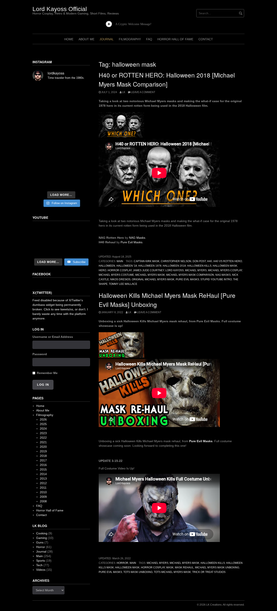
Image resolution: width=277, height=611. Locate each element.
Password (39, 354)
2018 (43, 456)
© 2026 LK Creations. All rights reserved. (221, 604)
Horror (122, 562)
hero (102, 270)
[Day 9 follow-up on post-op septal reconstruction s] (61, 135)
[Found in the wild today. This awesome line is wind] (41, 125)
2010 (43, 492)
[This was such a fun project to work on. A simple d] (81, 91)
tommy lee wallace (123, 283)
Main (120, 261)
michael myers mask (150, 274)
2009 (43, 496)
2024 (43, 428)
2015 (43, 469)
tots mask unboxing (138, 572)
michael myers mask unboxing (217, 567)
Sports (40, 560)
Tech (39, 565)
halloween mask (225, 265)
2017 (43, 460)
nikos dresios (120, 279)
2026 (43, 419)
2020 (43, 446)
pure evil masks (187, 279)
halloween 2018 (174, 265)
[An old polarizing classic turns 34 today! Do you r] (41, 171)
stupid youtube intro (216, 279)
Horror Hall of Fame (175, 39)
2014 (43, 474)
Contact (205, 39)
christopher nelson (176, 261)
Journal (107, 39)
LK (123, 92)
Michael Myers (157, 562)
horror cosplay (120, 270)
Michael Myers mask (184, 562)
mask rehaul (184, 567)
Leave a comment (143, 92)
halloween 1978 (149, 265)
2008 (43, 501)
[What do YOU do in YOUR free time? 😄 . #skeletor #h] (61, 183)
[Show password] (88, 362)
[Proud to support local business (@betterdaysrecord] (61, 171)
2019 (43, 451)
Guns (39, 542)
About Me (86, 39)
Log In (43, 384)
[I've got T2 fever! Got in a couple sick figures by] (41, 183)
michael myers (196, 270)
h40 (209, 261)
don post (199, 261)
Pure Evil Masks (131, 242)
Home (68, 39)
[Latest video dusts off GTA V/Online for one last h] (61, 158)
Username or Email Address (52, 337)
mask (170, 567)
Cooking (41, 533)
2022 (43, 437)
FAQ (149, 39)
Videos (40, 569)
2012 (43, 483)
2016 (43, 465)
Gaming (41, 538)
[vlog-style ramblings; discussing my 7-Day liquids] (41, 102)
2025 (43, 424)
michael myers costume (116, 274)
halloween (107, 265)
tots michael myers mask (172, 572)
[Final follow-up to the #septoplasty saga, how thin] (61, 102)
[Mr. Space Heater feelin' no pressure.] (81, 183)
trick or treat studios (208, 572)
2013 (43, 478)
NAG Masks (137, 237)
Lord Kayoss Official (59, 9)
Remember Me (47, 373)
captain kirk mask (146, 261)
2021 (43, 442)
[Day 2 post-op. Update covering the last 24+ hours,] (81, 125)
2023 (43, 433)
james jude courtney (148, 270)
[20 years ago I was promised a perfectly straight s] (41, 158)
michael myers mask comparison (190, 274)
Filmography (130, 39)
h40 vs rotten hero (227, 261)
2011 (43, 487)
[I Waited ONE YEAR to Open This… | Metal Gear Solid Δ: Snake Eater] (61, 240)
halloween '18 (126, 265)
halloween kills (199, 265)
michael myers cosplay (225, 270)
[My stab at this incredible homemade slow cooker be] (81, 158)
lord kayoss (174, 270)
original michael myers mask (153, 279)
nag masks (223, 274)
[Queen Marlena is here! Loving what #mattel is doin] (81, 171)
